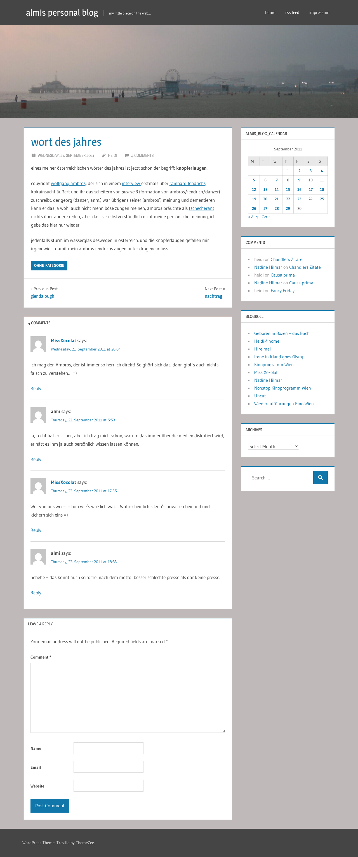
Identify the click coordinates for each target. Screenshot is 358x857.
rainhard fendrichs (187, 183)
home (270, 12)
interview (131, 183)
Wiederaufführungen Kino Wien (284, 403)
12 (254, 189)
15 (288, 189)
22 (288, 198)
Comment (40, 657)
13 (265, 189)
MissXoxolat (63, 340)
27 (265, 208)
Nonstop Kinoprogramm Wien (282, 388)
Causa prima (283, 275)
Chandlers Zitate (286, 259)
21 (277, 198)
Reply (35, 388)
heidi (112, 155)
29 (288, 208)
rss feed (292, 12)
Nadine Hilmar (268, 267)
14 (277, 189)
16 (299, 189)
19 (254, 198)
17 (311, 189)
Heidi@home (266, 341)
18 (322, 189)
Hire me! (262, 349)
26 (254, 208)
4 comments (142, 155)
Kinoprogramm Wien (274, 364)
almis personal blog (62, 12)
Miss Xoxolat (266, 372)
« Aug (253, 216)
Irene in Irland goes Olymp (279, 356)
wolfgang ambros (68, 183)
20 (265, 198)
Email (35, 767)
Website (37, 786)
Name (35, 748)
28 (277, 208)
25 (322, 198)
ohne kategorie (49, 265)
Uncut (260, 396)
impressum (319, 12)
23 (299, 198)
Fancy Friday (283, 290)
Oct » (266, 216)
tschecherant (201, 208)
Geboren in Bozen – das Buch (282, 333)
